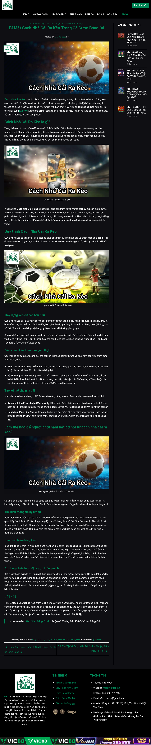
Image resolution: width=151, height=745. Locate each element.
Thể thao (76, 14)
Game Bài (112, 14)
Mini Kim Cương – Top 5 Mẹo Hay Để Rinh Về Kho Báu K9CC (136, 56)
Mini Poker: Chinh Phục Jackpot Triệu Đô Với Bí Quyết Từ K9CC (136, 75)
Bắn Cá (89, 14)
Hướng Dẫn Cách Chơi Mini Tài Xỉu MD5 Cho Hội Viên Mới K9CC (136, 38)
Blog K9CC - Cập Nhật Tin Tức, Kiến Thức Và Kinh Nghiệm (56, 24)
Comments (132, 46)
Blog (125, 14)
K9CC (26, 14)
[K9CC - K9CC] (8, 5)
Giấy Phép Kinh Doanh (67, 687)
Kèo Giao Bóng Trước (38, 621)
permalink (97, 639)
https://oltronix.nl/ (112, 687)
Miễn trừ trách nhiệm (66, 682)
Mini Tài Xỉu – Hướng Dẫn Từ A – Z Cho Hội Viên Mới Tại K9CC (137, 93)
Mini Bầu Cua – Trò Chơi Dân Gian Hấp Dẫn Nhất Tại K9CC (136, 110)
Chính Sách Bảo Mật (66, 698)
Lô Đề (100, 14)
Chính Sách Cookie (65, 693)
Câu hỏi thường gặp (66, 703)
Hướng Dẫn (40, 14)
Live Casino (59, 14)
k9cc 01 (23, 110)
